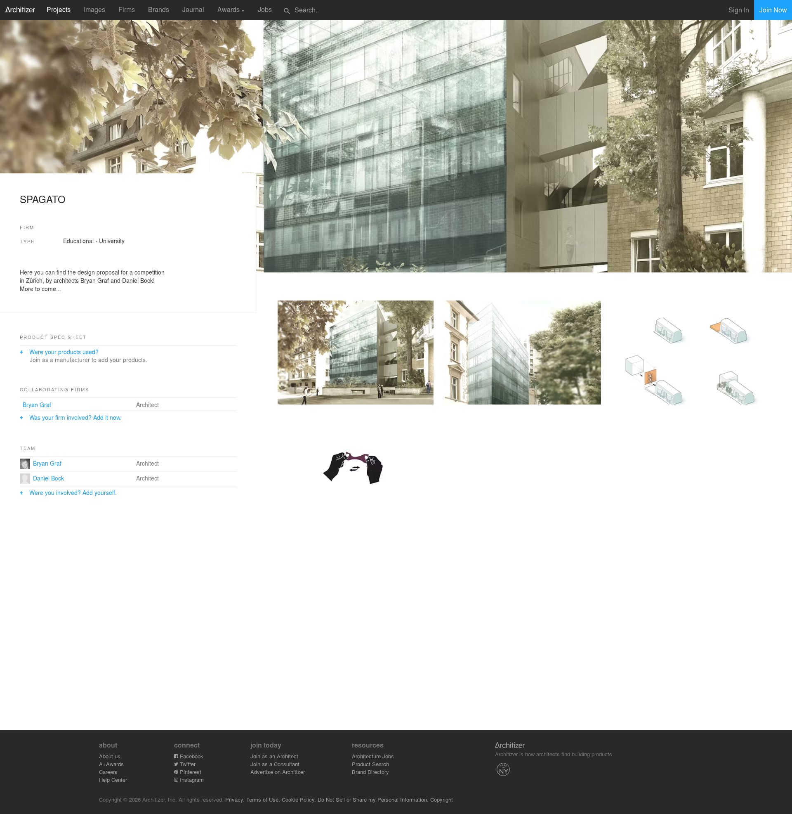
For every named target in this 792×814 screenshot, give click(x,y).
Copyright (441, 799)
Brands (158, 9)
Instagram (191, 779)
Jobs (265, 9)
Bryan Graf (37, 404)
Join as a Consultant (274, 764)
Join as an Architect (274, 756)
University (112, 241)
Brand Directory (370, 772)
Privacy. (235, 799)
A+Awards (111, 764)
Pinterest (189, 772)
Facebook (190, 756)
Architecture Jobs (373, 756)
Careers (108, 772)
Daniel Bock (48, 478)
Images (94, 9)
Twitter (187, 764)
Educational (78, 241)
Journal (193, 9)
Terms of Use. (263, 799)
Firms (126, 9)
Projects (59, 9)
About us (109, 756)
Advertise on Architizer (277, 772)
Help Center (113, 779)
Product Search (370, 764)
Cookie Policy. (299, 799)
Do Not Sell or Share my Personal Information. (373, 799)
